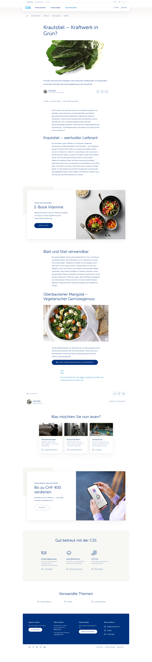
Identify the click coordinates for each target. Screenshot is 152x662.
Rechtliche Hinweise (110, 647)
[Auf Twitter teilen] (107, 91)
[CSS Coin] (101, 560)
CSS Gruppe (110, 634)
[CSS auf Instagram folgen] (29, 647)
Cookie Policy (99, 647)
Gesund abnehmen (100, 601)
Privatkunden (30, 2)
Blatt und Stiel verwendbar (70, 101)
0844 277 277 (57, 629)
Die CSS (47, 2)
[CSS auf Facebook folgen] (33, 647)
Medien (109, 630)
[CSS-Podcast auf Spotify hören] (37, 647)
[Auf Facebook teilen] (102, 91)
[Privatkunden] (28, 7)
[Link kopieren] (98, 91)
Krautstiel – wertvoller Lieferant (52, 101)
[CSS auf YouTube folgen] (41, 647)
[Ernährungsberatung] (51, 560)
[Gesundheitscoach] (76, 560)
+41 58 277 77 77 (58, 634)
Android (89, 377)
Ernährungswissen (45, 601)
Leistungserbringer (39, 2)
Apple (82, 377)
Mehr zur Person (37, 403)
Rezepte (70, 601)
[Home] (27, 16)
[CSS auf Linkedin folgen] (45, 647)
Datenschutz (120, 647)
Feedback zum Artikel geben (117, 401)
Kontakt (115, 1)
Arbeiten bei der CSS (113, 626)
